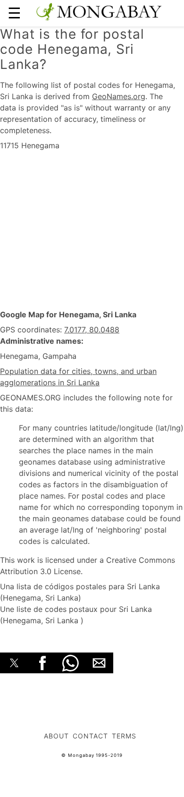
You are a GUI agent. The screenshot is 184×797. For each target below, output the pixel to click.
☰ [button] (14, 13)
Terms (124, 736)
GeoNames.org (118, 96)
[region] (92, 230)
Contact (90, 736)
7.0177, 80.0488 (91, 329)
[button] (14, 663)
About (56, 736)
